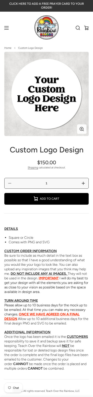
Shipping (33, 167)
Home (7, 47)
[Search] (78, 28)
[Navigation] (6, 28)
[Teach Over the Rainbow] (46, 28)
